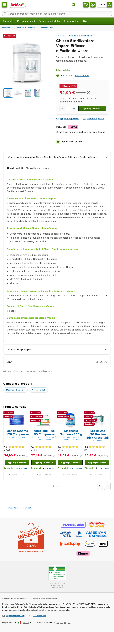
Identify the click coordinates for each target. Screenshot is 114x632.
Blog (85, 21)
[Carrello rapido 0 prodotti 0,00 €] (109, 4)
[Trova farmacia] (73, 4)
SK (61, 622)
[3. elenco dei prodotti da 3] (61, 486)
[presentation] (17, 420)
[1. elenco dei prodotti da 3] (53, 486)
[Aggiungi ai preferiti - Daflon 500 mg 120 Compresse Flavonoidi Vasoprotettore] (26, 413)
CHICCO (60, 35)
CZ (58, 622)
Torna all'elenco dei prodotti (19, 508)
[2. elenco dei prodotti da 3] (57, 486)
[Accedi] (93, 4)
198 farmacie (50, 468)
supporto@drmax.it (15, 615)
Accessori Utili (38, 390)
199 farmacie (77, 468)
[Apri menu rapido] (4, 4)
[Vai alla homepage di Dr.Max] (17, 5)
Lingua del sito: (9, 622)
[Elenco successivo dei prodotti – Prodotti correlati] (107, 486)
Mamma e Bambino (15, 390)
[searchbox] (57, 13)
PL (65, 622)
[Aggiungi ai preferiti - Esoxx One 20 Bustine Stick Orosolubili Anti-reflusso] (107, 413)
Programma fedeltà (49, 21)
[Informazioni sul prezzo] (89, 92)
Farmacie (8, 21)
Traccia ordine (71, 21)
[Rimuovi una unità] (62, 108)
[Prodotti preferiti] (86, 4)
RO (69, 622)
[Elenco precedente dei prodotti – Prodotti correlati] (100, 486)
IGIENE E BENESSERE (80, 35)
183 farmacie (23, 468)
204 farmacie (104, 468)
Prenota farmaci (26, 21)
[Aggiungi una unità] (74, 108)
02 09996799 (39, 615)
